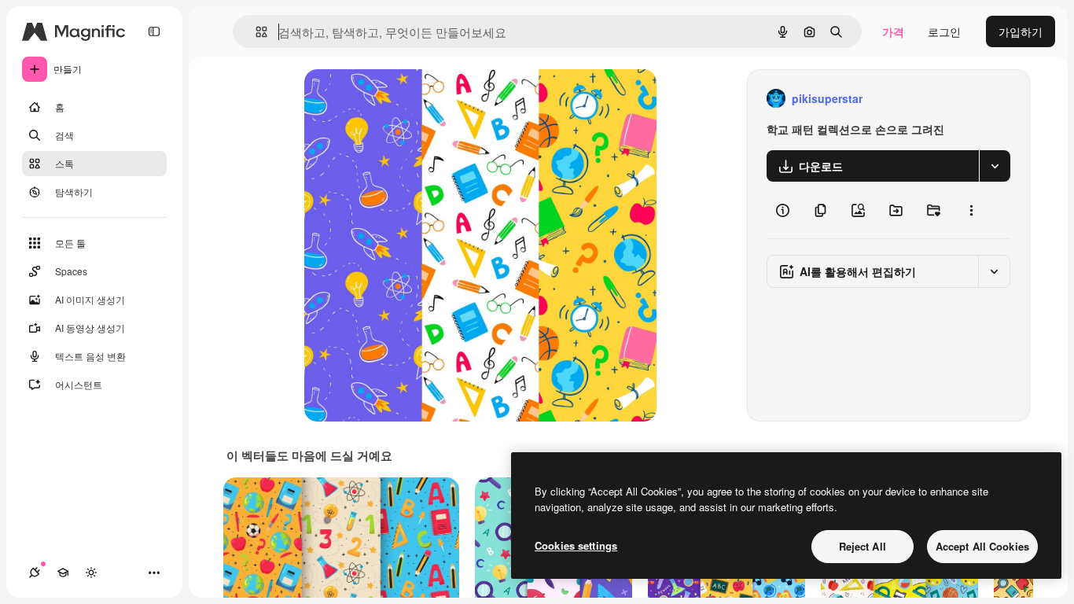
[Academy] (62, 572)
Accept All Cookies (982, 546)
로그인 (944, 31)
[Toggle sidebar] (154, 31)
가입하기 (1021, 31)
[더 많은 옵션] (971, 210)
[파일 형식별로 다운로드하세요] (994, 166)
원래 (394, 98)
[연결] (34, 572)
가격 (893, 31)
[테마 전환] (91, 572)
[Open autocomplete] (255, 32)
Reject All (862, 546)
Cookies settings (576, 545)
